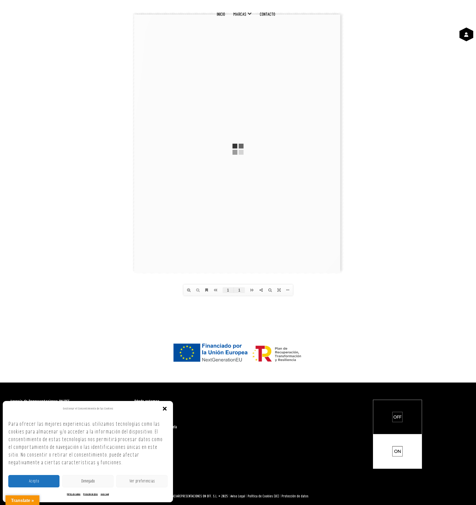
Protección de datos (90, 494)
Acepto (34, 481)
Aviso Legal (105, 494)
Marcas (239, 14)
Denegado (88, 481)
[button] (164, 408)
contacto (267, 14)
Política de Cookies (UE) (263, 496)
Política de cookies (73, 494)
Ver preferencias (142, 481)
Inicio (221, 14)
